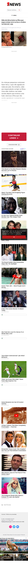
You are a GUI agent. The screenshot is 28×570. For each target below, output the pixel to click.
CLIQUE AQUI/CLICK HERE (18, 521)
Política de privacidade (11, 514)
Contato (3, 514)
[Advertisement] (14, 66)
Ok (14, 237)
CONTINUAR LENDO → (14, 136)
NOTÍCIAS (7, 505)
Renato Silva (4, 29)
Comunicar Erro (13, 144)
